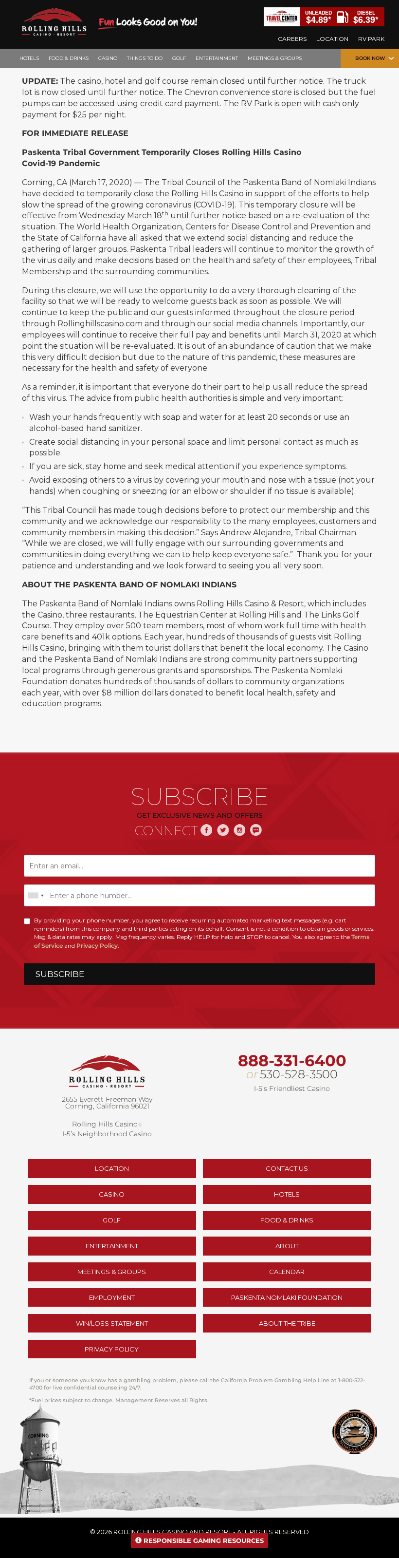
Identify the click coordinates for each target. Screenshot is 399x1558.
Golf (112, 1220)
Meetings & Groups (111, 1272)
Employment (112, 1297)
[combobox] (35, 895)
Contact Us (287, 1168)
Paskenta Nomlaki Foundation (287, 1297)
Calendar (287, 1272)
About (287, 1246)
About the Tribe (287, 1323)
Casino (112, 1194)
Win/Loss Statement (112, 1323)
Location (112, 1168)
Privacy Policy (97, 945)
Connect (166, 831)
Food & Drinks (286, 1220)
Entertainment (112, 1246)
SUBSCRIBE (60, 974)
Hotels (287, 1194)
